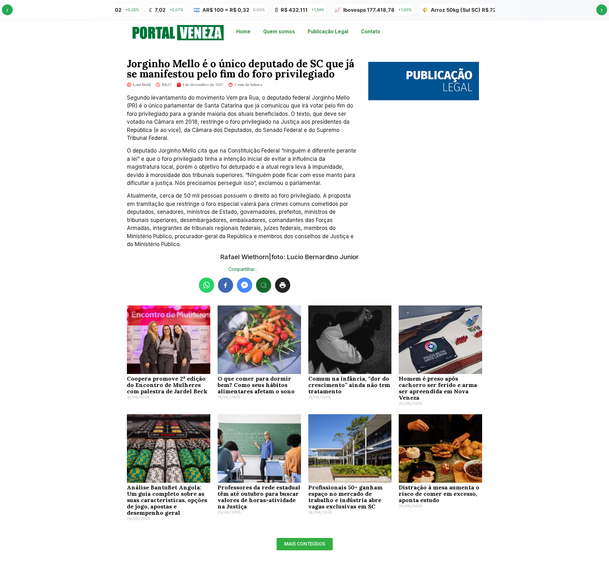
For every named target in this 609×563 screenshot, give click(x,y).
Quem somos (279, 32)
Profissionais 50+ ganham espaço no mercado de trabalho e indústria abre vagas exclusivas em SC (345, 497)
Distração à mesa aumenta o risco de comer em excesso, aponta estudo (439, 494)
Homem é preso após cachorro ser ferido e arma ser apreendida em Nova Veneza (438, 388)
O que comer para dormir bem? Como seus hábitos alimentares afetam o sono (256, 385)
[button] (305, 544)
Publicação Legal (328, 32)
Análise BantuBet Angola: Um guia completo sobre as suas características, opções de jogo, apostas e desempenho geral (167, 500)
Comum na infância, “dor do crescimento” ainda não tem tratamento (349, 385)
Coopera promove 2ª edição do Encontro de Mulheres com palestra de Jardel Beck (167, 385)
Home (243, 32)
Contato (370, 32)
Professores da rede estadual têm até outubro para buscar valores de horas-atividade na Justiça (259, 497)
